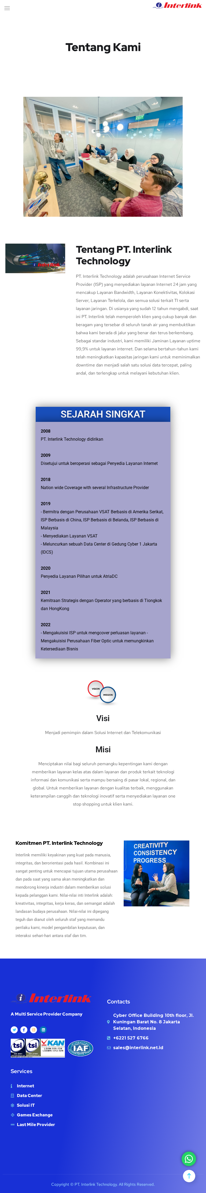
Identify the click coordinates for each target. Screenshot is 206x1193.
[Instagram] (33, 1029)
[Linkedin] (43, 1029)
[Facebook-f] (23, 1029)
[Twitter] (14, 1029)
